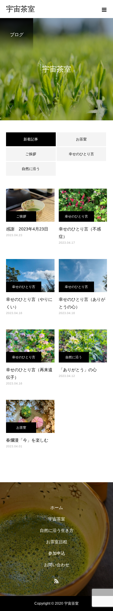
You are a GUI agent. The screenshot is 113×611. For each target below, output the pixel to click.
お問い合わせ (56, 564)
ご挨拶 (30, 154)
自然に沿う (31, 169)
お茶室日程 (56, 541)
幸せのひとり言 (81, 154)
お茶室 (81, 139)
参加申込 (56, 553)
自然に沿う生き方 (57, 530)
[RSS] (57, 581)
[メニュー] (104, 9)
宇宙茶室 (56, 519)
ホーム (56, 507)
